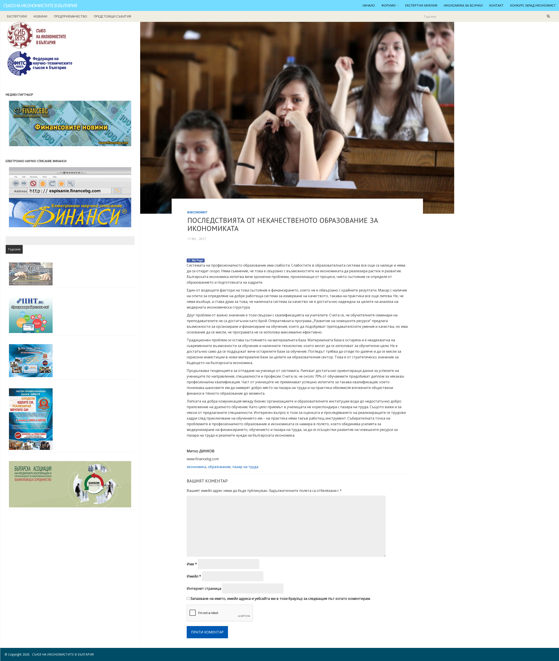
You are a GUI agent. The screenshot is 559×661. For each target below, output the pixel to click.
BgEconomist (197, 212)
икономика (196, 466)
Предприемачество (70, 16)
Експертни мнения (421, 5)
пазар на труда (245, 466)
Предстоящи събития (112, 16)
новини (40, 16)
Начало (368, 5)
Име (192, 564)
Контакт (496, 5)
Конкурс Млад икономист (533, 5)
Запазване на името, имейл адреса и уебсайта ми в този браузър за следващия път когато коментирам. (280, 598)
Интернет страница (204, 588)
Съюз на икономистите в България (40, 5)
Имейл (194, 576)
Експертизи (17, 16)
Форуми (388, 5)
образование (219, 466)
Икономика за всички (463, 5)
